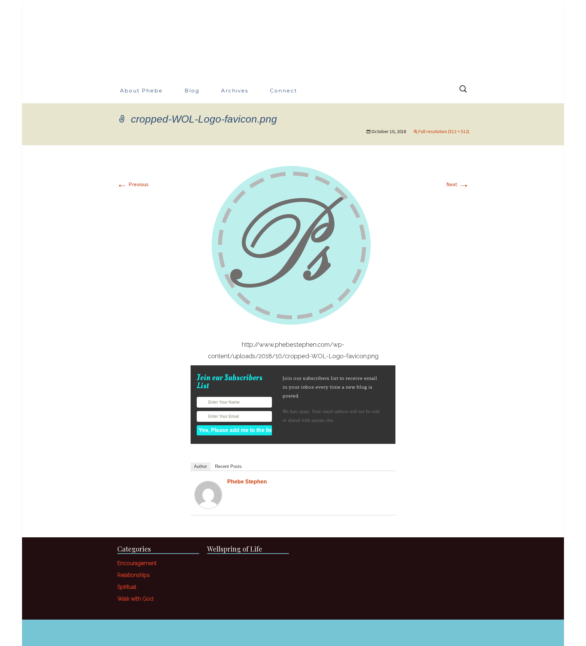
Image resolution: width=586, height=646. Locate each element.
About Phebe (141, 90)
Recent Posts (228, 466)
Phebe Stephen (247, 481)
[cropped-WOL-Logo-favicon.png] (293, 244)
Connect (283, 90)
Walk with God (135, 599)
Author (200, 466)
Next (457, 184)
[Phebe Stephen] (208, 494)
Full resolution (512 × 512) (443, 131)
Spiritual (126, 587)
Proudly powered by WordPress (293, 632)
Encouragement (137, 563)
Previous (133, 184)
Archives (234, 90)
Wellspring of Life (234, 548)
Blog (191, 90)
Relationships (133, 575)
